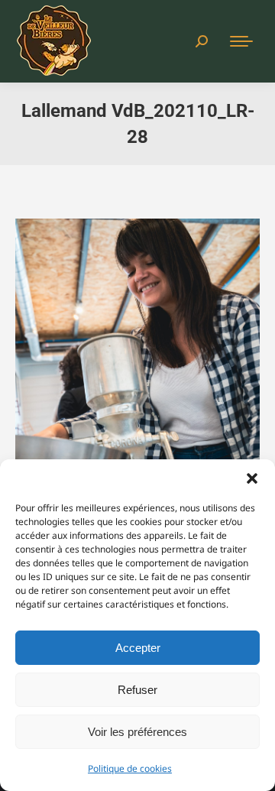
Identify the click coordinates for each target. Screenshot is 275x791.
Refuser (137, 689)
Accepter (137, 647)
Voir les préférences (137, 731)
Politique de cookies (130, 768)
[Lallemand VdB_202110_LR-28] (137, 402)
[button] (252, 478)
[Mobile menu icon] (241, 41)
